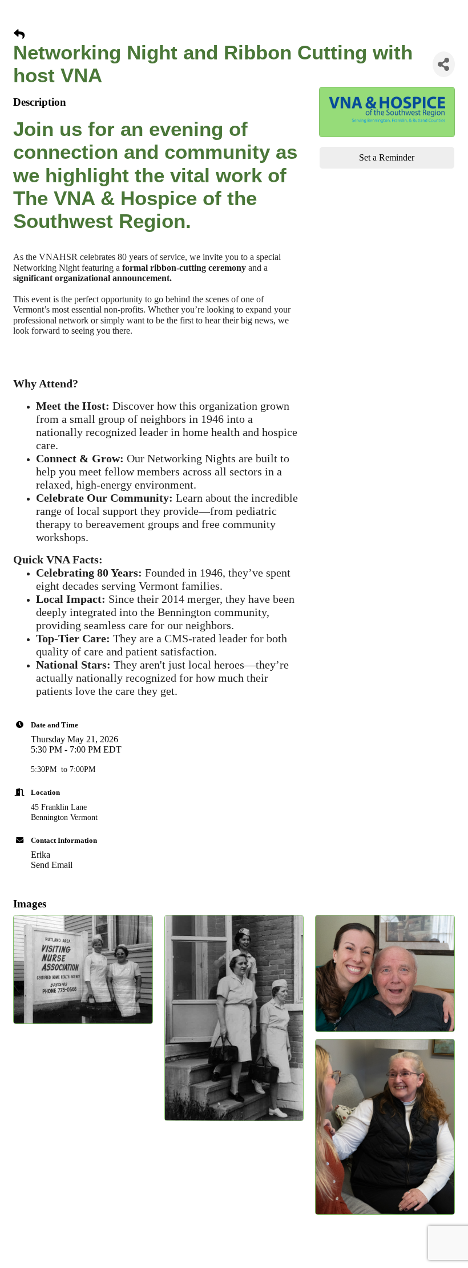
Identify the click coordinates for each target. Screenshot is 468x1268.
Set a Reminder (386, 157)
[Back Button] (19, 35)
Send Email (51, 865)
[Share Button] (444, 64)
